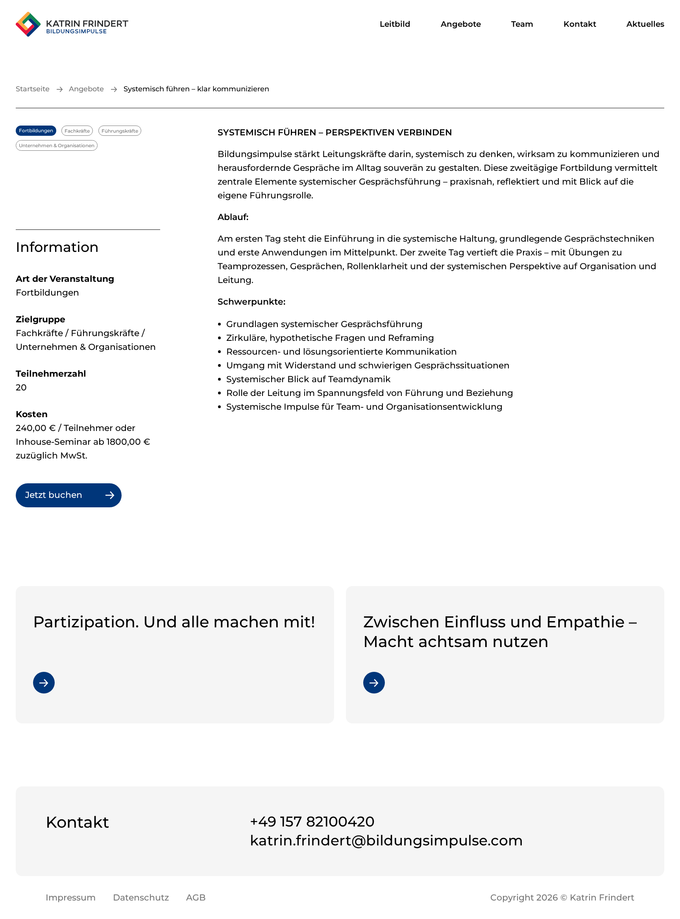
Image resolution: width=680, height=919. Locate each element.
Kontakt (580, 24)
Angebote (461, 24)
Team (522, 24)
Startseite (33, 89)
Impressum (71, 897)
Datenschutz (141, 897)
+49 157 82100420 (312, 821)
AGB (196, 897)
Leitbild (395, 24)
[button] (17, 901)
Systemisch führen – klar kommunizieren (196, 89)
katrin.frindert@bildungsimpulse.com (386, 840)
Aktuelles (645, 24)
